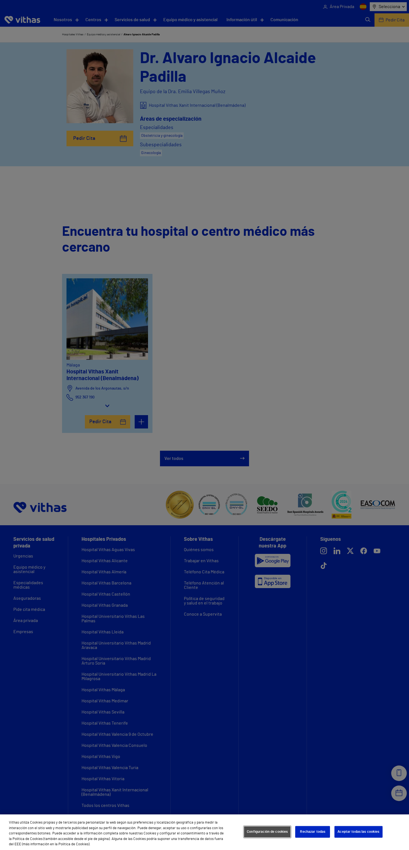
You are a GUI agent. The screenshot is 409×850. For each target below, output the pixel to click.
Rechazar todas (312, 832)
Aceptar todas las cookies (358, 832)
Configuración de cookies (267, 832)
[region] (204, 832)
